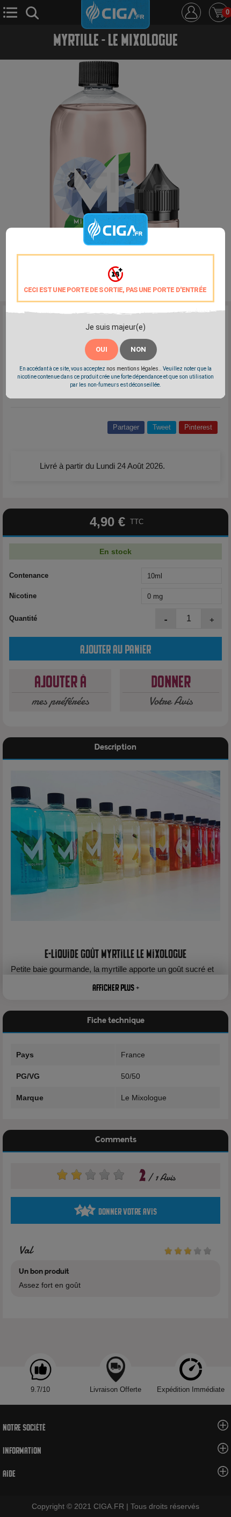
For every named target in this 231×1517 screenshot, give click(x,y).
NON (138, 349)
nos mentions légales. (133, 369)
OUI (101, 349)
